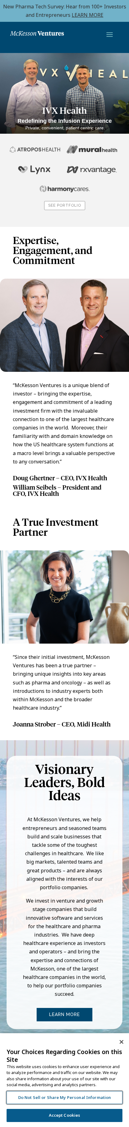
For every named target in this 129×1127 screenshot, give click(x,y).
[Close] (121, 1042)
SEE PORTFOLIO (64, 205)
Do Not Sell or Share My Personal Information (64, 1097)
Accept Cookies (64, 1115)
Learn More (64, 1014)
